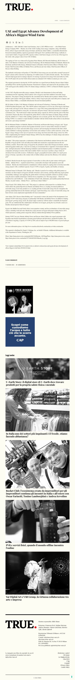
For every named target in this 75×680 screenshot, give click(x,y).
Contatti (67, 663)
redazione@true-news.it (51, 637)
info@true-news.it (11, 657)
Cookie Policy (65, 667)
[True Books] (19, 312)
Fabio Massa (55, 621)
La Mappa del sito (64, 657)
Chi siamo (66, 655)
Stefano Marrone (61, 625)
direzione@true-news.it (46, 639)
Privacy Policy (65, 665)
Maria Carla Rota (55, 627)
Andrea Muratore (44, 627)
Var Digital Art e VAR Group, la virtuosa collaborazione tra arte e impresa (37, 598)
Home (56, 20)
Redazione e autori (64, 653)
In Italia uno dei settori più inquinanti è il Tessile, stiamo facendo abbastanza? (36, 435)
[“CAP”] (20, 332)
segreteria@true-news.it (58, 645)
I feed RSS (66, 659)
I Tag (68, 661)
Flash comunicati (65, 20)
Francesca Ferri (50, 625)
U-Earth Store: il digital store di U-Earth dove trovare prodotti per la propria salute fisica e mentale (35, 383)
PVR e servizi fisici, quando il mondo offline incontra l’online (34, 547)
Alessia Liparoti (47, 629)
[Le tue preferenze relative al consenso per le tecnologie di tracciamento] (72, 677)
